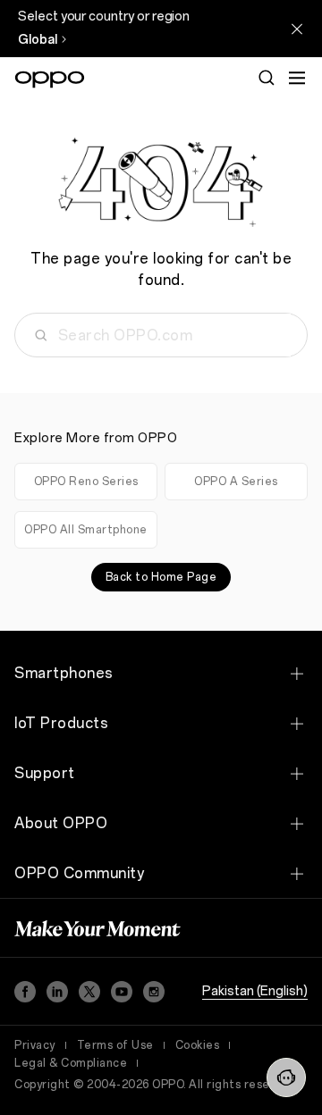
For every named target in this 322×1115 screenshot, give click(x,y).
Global (37, 39)
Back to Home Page (161, 577)
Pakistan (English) (255, 991)
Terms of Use (115, 1045)
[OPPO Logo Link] (49, 79)
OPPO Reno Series (86, 481)
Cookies (197, 1045)
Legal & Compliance (70, 1063)
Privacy (34, 1045)
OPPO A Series (236, 481)
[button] (286, 1077)
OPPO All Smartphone (86, 530)
